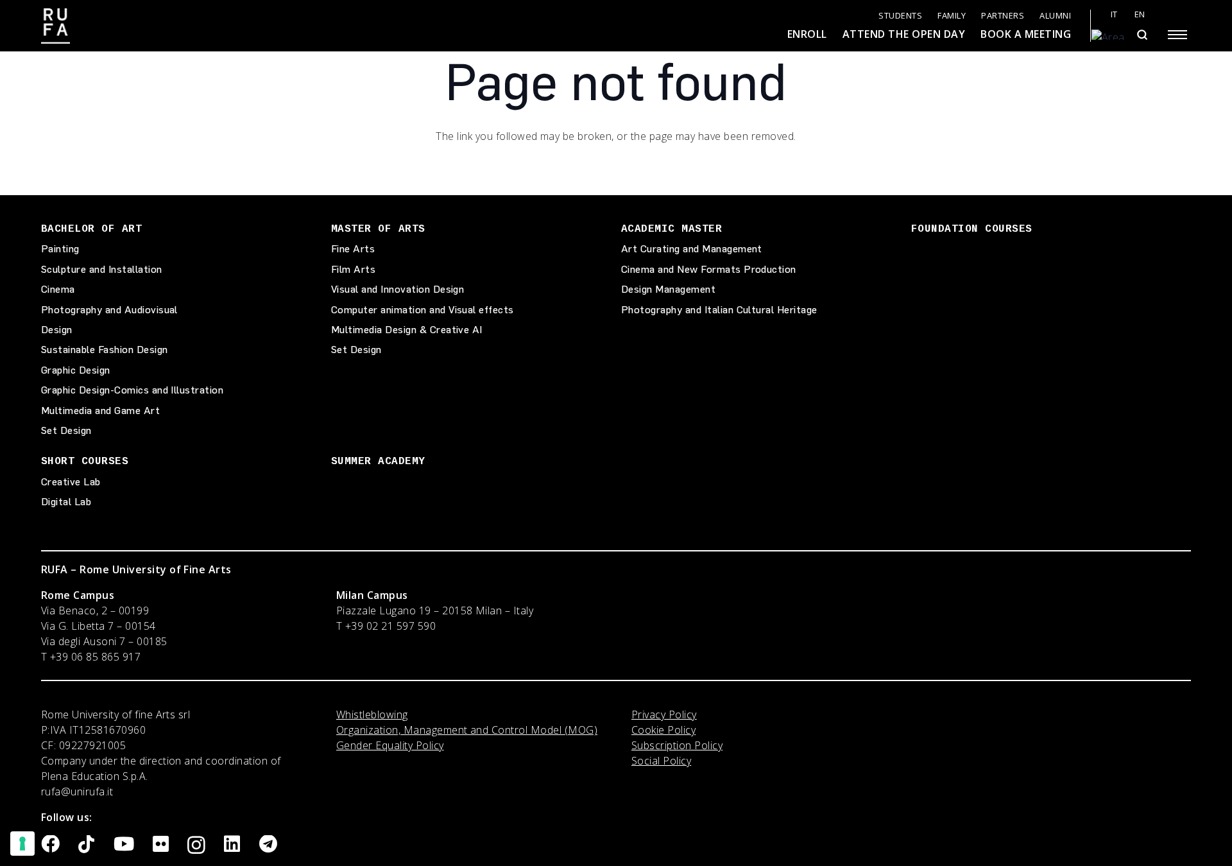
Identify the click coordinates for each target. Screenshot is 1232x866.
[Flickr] (161, 844)
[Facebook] (50, 844)
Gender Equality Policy (390, 745)
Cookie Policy (663, 730)
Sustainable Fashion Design (104, 349)
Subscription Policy (677, 745)
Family (951, 16)
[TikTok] (86, 844)
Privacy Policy (664, 714)
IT (1114, 14)
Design (57, 330)
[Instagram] (196, 845)
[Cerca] (1142, 35)
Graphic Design (75, 370)
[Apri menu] (1177, 35)
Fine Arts (353, 249)
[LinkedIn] (232, 844)
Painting (60, 249)
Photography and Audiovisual (109, 310)
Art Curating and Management (691, 249)
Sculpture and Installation (101, 269)
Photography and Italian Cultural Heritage (719, 310)
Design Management (668, 289)
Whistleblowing (372, 714)
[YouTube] (124, 844)
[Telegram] (268, 844)
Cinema (58, 289)
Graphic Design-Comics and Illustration (132, 390)
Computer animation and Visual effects (422, 310)
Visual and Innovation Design (397, 289)
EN (1139, 14)
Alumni (1055, 16)
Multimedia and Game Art (100, 410)
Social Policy (661, 761)
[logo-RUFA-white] (55, 26)
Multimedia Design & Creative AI (407, 330)
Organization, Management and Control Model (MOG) (466, 730)
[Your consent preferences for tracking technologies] (22, 843)
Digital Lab (66, 502)
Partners (1002, 16)
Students (900, 16)
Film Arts (353, 269)
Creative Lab (71, 482)
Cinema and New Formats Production (708, 269)
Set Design (66, 430)
